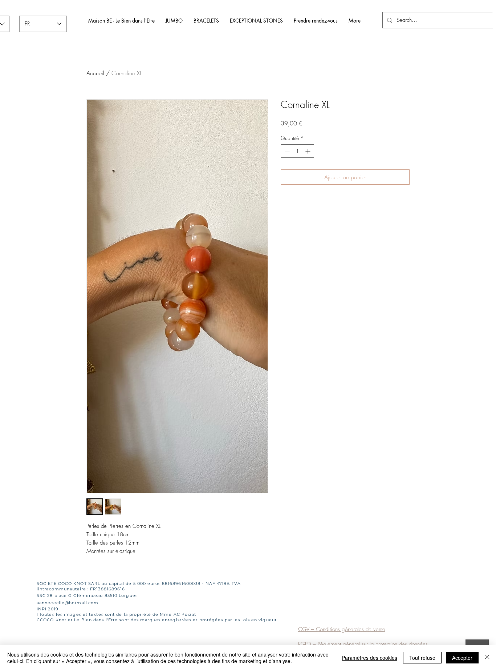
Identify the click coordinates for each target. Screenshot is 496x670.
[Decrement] (286, 151)
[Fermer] (487, 657)
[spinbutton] (297, 151)
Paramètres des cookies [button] (369, 657)
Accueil (95, 73)
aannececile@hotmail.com (67, 602)
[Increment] (308, 151)
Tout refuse (422, 657)
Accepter (462, 657)
